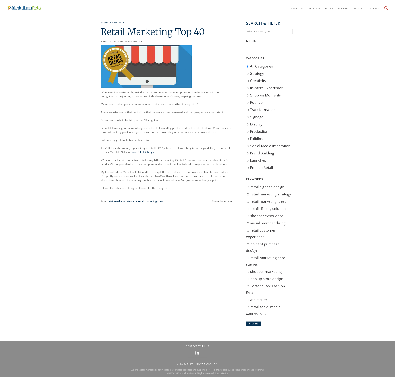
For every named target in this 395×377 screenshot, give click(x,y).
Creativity (118, 23)
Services (297, 8)
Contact (373, 8)
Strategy (106, 23)
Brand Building (261, 153)
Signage (256, 117)
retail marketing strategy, (123, 201)
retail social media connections (263, 310)
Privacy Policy (221, 373)
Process (314, 8)
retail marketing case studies (265, 261)
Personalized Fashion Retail (265, 289)
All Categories (261, 66)
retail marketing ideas (267, 201)
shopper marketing (265, 272)
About (357, 8)
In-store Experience (266, 88)
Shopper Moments (265, 95)
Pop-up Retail (261, 168)
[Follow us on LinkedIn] (197, 352)
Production (258, 131)
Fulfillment (258, 139)
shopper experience (266, 216)
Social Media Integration (269, 146)
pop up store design (266, 279)
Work (329, 8)
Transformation (262, 110)
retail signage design (266, 187)
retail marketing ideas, (151, 201)
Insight (343, 8)
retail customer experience (260, 233)
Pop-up (256, 102)
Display (255, 124)
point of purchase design (262, 247)
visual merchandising (267, 223)
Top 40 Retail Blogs (142, 152)
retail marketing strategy (270, 194)
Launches (257, 160)
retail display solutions (268, 209)
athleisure (258, 300)
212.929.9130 (185, 364)
